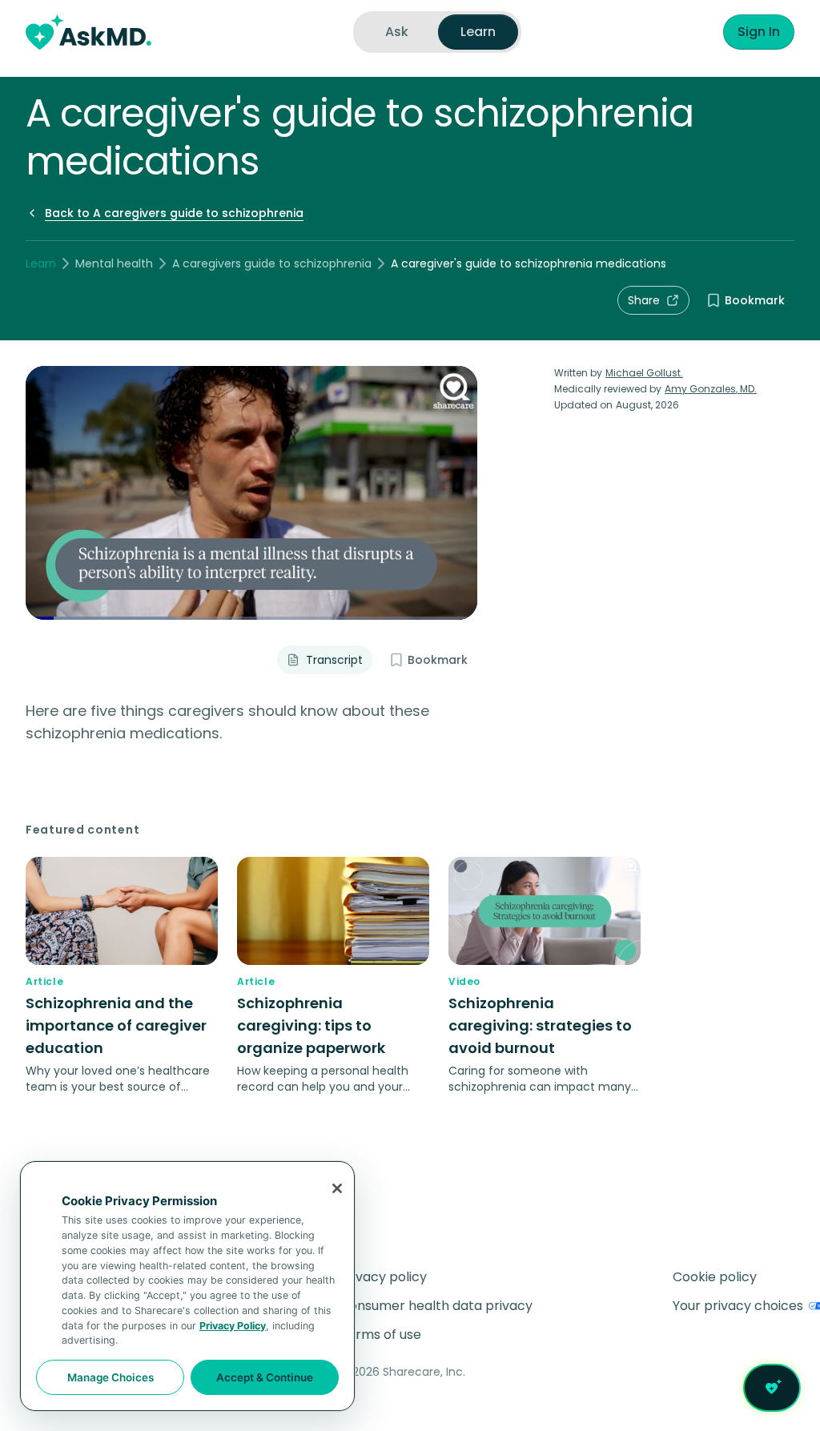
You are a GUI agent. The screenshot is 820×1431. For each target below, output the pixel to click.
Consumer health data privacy (436, 1305)
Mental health (114, 263)
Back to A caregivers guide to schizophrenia (174, 213)
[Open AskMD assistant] (772, 1388)
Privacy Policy (232, 1326)
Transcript (334, 660)
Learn (41, 263)
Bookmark (755, 300)
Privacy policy (383, 1277)
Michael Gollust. (644, 373)
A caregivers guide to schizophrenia (272, 263)
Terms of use (380, 1334)
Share (644, 300)
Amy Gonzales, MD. (711, 389)
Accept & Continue (264, 1377)
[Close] (337, 1188)
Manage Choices (110, 1377)
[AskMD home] (88, 32)
